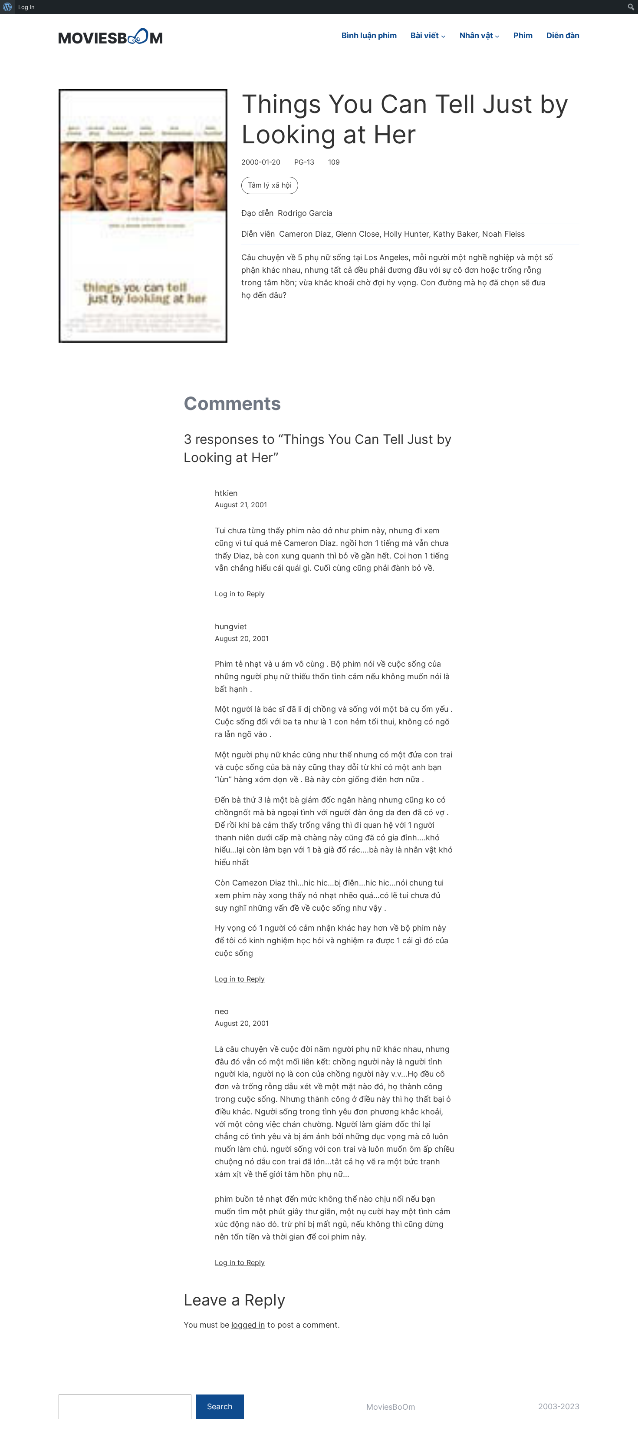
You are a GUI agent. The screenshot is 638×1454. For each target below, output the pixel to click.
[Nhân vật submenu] (497, 35)
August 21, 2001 (241, 504)
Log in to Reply (240, 593)
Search (220, 1406)
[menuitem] (7, 7)
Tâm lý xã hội (270, 185)
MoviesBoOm (390, 1406)
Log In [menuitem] (26, 6)
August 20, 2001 (242, 638)
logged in (248, 1324)
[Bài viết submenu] (443, 35)
